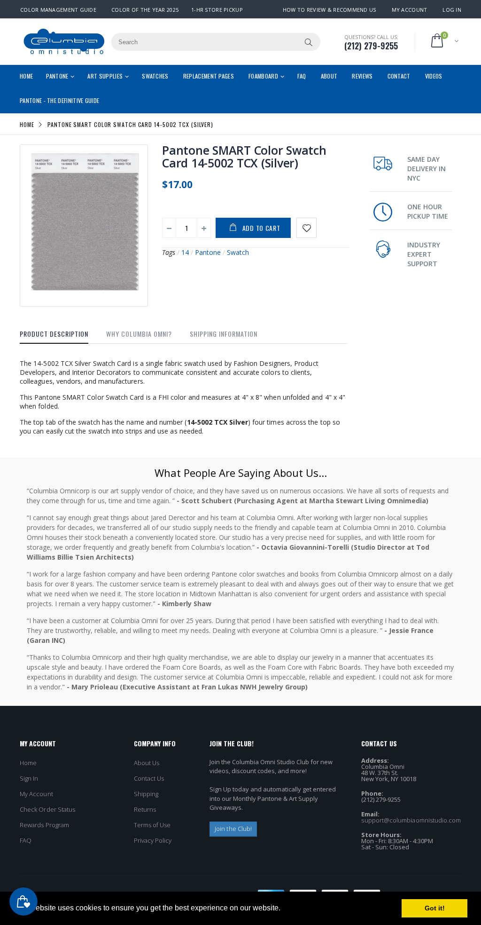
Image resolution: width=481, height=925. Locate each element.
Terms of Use (152, 825)
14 (185, 252)
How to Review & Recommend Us (329, 9)
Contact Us (149, 778)
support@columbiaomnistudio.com (411, 820)
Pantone (208, 252)
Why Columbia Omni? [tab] (139, 334)
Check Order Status (47, 809)
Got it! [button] (435, 908)
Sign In (29, 778)
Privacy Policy (153, 840)
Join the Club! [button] (233, 828)
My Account (409, 9)
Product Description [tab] (54, 334)
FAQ (25, 840)
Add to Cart (261, 228)
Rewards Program (44, 825)
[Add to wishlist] (306, 228)
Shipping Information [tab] (223, 334)
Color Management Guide (58, 9)
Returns (145, 809)
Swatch (238, 252)
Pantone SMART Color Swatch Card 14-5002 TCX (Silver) (244, 156)
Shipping (146, 794)
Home (27, 124)
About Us (147, 763)
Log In (451, 9)
